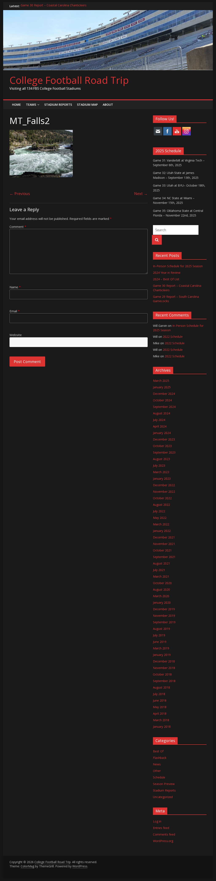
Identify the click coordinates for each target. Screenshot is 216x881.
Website (15, 335)
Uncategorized (163, 797)
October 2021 (162, 550)
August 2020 (161, 589)
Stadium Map (87, 105)
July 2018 (159, 694)
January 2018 (162, 727)
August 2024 (161, 413)
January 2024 (162, 433)
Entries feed (161, 828)
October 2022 (162, 498)
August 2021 (161, 563)
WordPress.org (163, 841)
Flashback (159, 758)
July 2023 (159, 465)
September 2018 (164, 681)
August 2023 (161, 459)
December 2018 (164, 661)
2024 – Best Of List (166, 279)
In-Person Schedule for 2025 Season (178, 266)
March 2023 (161, 472)
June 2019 (159, 642)
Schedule (159, 777)
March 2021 (161, 576)
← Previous (19, 193)
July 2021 (159, 570)
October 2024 (162, 400)
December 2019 (164, 609)
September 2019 (164, 622)
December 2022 (164, 485)
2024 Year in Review (166, 273)
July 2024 (159, 420)
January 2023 (162, 479)
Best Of (158, 751)
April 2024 (159, 426)
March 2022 (161, 524)
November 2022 (164, 492)
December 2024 (164, 394)
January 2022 (162, 531)
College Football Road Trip (69, 80)
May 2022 (159, 518)
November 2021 (164, 544)
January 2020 (162, 603)
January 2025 (162, 387)
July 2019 (159, 635)
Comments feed (164, 834)
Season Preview (164, 784)
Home (16, 105)
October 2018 (162, 674)
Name (15, 287)
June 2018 (159, 700)
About (108, 105)
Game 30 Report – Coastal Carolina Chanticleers (53, 6)
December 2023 (164, 439)
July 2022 (159, 511)
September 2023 (164, 452)
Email (14, 311)
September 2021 (164, 557)
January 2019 (162, 655)
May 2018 (159, 707)
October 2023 (162, 446)
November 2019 (164, 616)
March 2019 (161, 648)
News (157, 764)
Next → (141, 193)
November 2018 (164, 668)
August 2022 (161, 505)
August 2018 (161, 687)
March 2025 (161, 381)
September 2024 (164, 407)
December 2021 (164, 537)
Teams (31, 105)
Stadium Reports (58, 105)
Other (157, 771)
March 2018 (161, 720)
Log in (157, 821)
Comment (17, 226)
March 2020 (161, 596)
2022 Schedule (173, 337)
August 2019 (161, 629)
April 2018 (159, 713)
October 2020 (162, 583)
